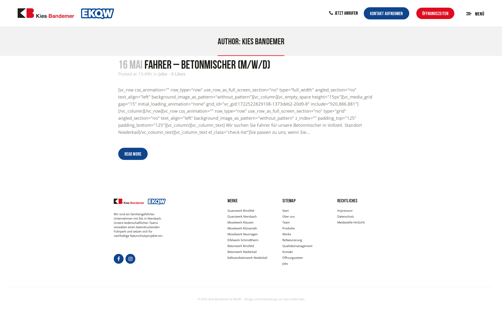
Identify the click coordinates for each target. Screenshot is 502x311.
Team (286, 222)
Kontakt (287, 252)
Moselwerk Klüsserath (242, 228)
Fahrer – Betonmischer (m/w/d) (207, 66)
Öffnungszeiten (435, 14)
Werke (286, 234)
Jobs (162, 74)
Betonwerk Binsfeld (240, 246)
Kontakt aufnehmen (386, 14)
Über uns (288, 216)
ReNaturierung (292, 240)
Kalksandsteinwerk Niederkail (247, 258)
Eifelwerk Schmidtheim (242, 240)
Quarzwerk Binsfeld (240, 211)
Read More (133, 154)
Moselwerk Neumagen (242, 234)
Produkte (288, 228)
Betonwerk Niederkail (242, 252)
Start (285, 211)
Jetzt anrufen (346, 13)
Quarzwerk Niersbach (242, 216)
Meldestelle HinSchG (351, 222)
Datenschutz (345, 216)
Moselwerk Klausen (240, 222)
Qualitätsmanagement (297, 246)
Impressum (345, 211)
